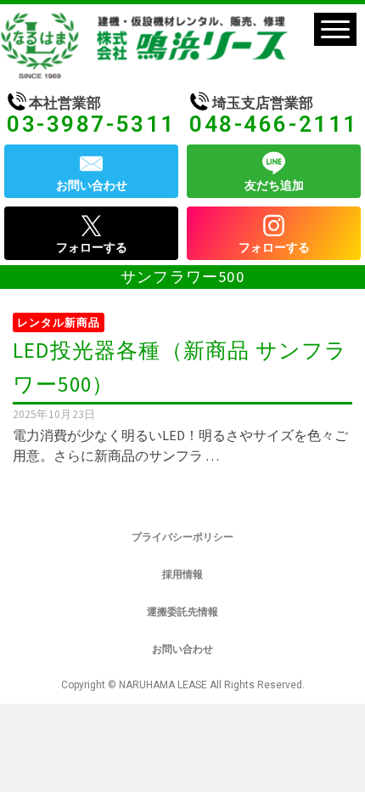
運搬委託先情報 (182, 612)
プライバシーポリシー (182, 537)
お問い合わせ (91, 185)
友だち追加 (274, 185)
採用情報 (182, 574)
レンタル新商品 (58, 322)
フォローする (91, 247)
